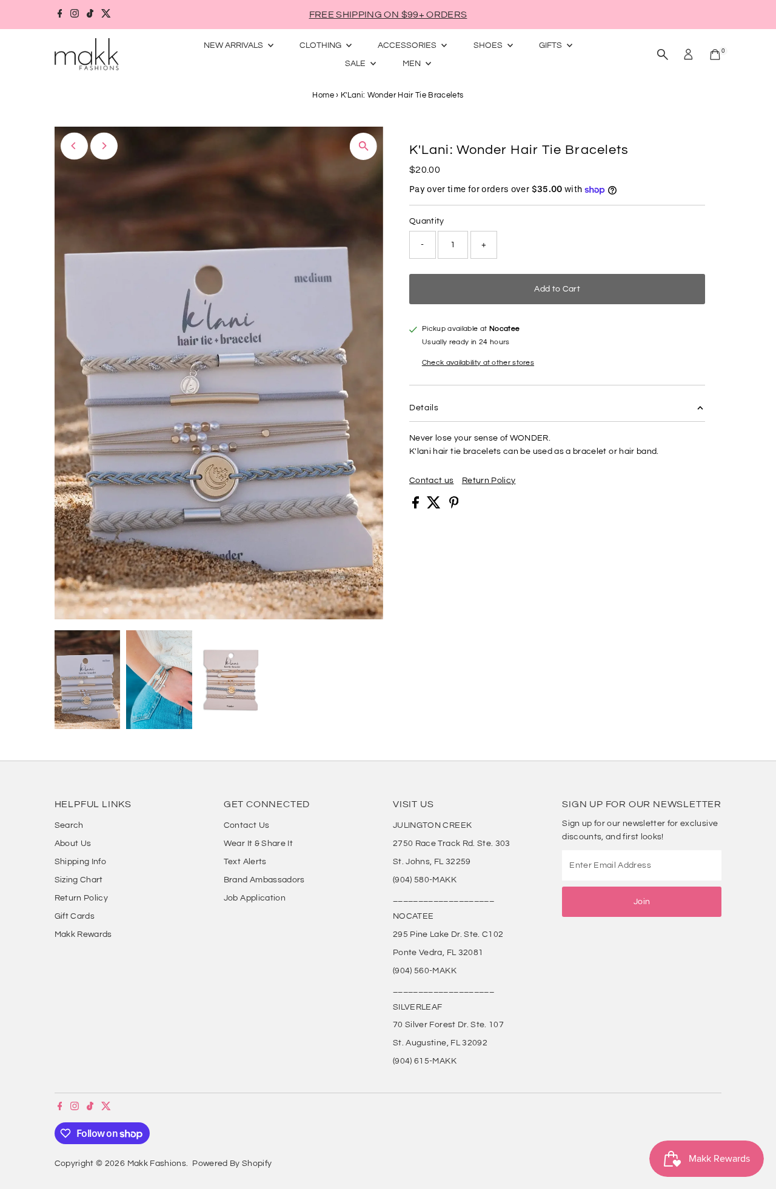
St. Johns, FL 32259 (432, 862)
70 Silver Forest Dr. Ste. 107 (448, 1025)
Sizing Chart (79, 880)
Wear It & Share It (258, 843)
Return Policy (489, 480)
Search (69, 825)
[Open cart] (715, 54)
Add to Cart (557, 289)
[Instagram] (74, 14)
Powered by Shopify (232, 1163)
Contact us (431, 480)
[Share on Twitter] (435, 506)
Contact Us (247, 825)
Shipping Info (81, 862)
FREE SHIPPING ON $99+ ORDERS (388, 14)
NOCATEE (413, 916)
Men (413, 63)
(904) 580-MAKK (425, 880)
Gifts (551, 45)
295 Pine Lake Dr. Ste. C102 (448, 934)
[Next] (104, 145)
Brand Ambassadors (264, 880)
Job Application (255, 898)
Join (642, 902)
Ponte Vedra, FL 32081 (438, 952)
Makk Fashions (157, 1163)
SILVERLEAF (418, 1007)
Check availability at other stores (478, 363)
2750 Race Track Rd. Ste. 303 (451, 843)
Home (322, 95)
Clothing (321, 45)
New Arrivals (234, 45)
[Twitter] (106, 14)
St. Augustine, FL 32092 (440, 1043)
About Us (73, 843)
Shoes (488, 45)
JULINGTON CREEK (432, 825)
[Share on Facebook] (416, 506)
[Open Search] (662, 54)
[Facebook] (60, 14)
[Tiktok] (90, 14)
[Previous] (74, 145)
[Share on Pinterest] (454, 506)
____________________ (443, 898)
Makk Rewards (83, 934)
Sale (356, 63)
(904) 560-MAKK (425, 971)
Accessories (408, 45)
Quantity (426, 221)
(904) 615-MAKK (425, 1061)
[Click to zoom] (363, 146)
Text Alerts (245, 862)
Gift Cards (75, 916)
